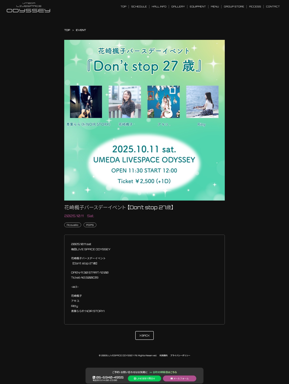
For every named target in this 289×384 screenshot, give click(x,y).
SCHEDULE (139, 6)
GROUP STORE (234, 6)
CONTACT (273, 6)
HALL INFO (159, 6)
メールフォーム (181, 378)
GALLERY (178, 6)
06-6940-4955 (109, 377)
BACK (145, 335)
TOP (123, 6)
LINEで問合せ (145, 378)
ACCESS (255, 6)
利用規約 (164, 355)
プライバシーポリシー (180, 355)
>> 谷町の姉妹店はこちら (163, 372)
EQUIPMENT (198, 6)
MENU (215, 6)
